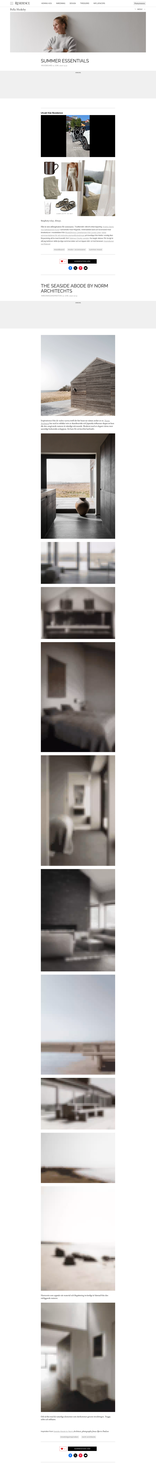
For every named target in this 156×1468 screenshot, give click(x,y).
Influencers (99, 3)
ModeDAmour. (71, 233)
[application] (78, 136)
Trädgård (84, 3)
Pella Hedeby (18, 9)
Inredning (60, 3)
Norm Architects (89, 1437)
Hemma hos (46, 3)
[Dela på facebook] (70, 268)
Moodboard (46, 66)
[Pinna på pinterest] (80, 268)
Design (73, 3)
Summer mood (95, 250)
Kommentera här (82, 261)
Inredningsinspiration (51, 296)
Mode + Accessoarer (76, 250)
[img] (63, 261)
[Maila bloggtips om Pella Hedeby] (86, 268)
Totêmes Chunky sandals (79, 238)
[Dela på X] (75, 268)
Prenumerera (139, 3)
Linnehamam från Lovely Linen (89, 233)
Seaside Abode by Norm (63, 1431)
